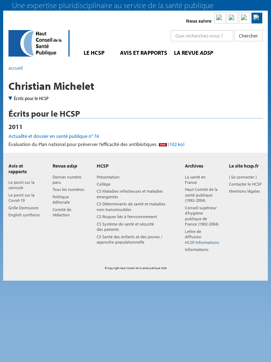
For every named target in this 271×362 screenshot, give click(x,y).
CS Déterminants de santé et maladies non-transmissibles (131, 206)
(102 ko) (176, 144)
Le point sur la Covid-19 (21, 197)
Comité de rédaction (62, 212)
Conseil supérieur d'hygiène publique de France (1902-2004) (201, 216)
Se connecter (242, 177)
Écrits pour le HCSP (31, 98)
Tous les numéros (68, 189)
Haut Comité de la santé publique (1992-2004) (201, 195)
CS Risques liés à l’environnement (127, 216)
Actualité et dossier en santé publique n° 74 (53, 136)
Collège (103, 184)
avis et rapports (143, 52)
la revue (193, 52)
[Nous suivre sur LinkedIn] (219, 18)
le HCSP (94, 52)
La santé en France (195, 179)
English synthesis (24, 214)
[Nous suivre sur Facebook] (244, 18)
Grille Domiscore (23, 207)
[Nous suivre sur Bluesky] (232, 18)
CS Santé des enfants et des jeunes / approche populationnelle (129, 239)
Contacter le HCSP (245, 184)
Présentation (108, 177)
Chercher (248, 36)
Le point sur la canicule (21, 185)
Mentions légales (244, 191)
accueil (15, 68)
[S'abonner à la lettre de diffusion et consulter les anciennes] (257, 18)
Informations (197, 249)
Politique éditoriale (61, 199)
